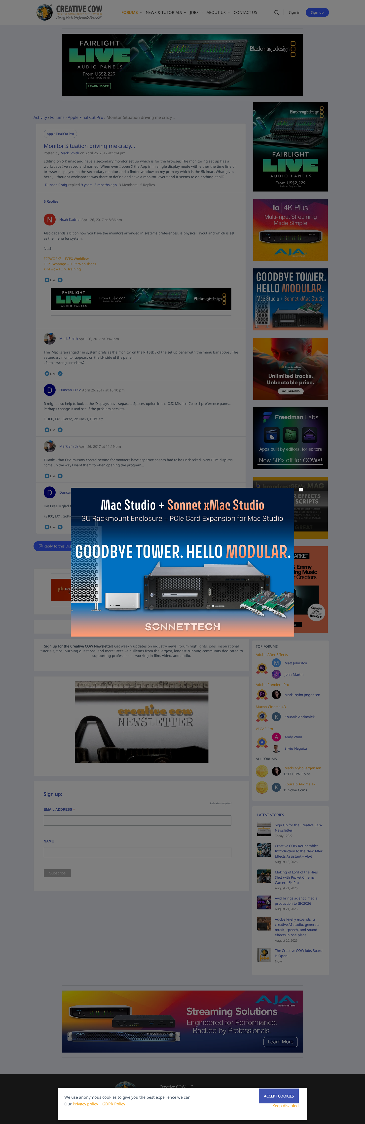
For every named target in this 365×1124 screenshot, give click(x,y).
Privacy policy (85, 1104)
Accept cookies (279, 1095)
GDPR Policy (113, 1104)
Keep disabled (285, 1105)
